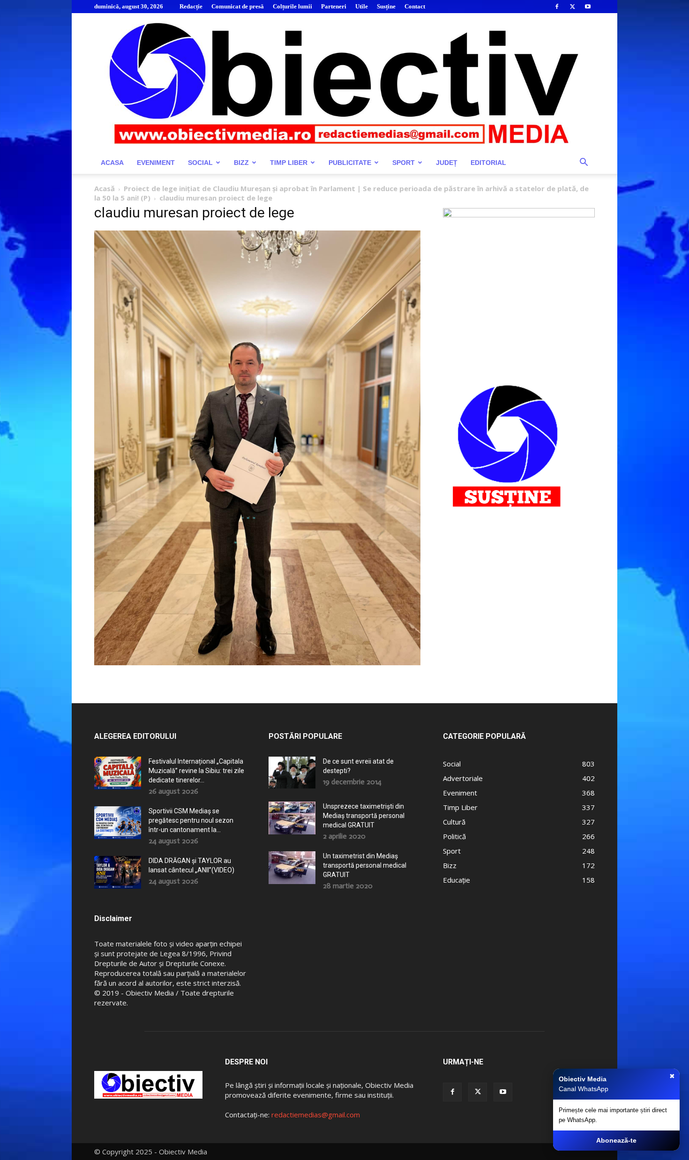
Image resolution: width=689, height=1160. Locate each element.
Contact (414, 6)
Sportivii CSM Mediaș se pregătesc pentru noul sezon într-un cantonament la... (191, 820)
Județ (446, 162)
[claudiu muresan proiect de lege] (257, 663)
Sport (403, 162)
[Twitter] (572, 6)
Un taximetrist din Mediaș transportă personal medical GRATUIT (364, 865)
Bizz (241, 162)
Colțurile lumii (292, 6)
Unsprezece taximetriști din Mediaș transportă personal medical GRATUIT (363, 816)
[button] (583, 163)
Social (200, 162)
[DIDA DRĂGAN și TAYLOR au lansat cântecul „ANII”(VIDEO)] (117, 872)
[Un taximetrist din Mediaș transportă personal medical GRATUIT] (292, 867)
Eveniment (156, 162)
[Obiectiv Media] (344, 82)
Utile (361, 6)
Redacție (191, 6)
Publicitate (350, 162)
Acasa (112, 162)
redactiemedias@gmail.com (315, 1114)
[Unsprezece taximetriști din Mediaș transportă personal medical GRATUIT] (292, 818)
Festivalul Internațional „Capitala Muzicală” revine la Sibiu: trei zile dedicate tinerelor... (196, 771)
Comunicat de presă (237, 6)
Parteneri (333, 6)
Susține (386, 6)
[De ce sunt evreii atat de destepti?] (292, 772)
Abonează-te (616, 1140)
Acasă (104, 188)
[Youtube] (588, 6)
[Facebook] (557, 6)
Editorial (488, 162)
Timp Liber (288, 162)
